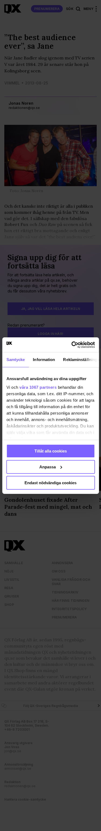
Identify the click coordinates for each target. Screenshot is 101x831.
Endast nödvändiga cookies (50, 482)
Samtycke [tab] (15, 359)
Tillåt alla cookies (50, 451)
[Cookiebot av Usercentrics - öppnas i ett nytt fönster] (72, 344)
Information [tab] (44, 359)
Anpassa (47, 467)
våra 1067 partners (38, 387)
